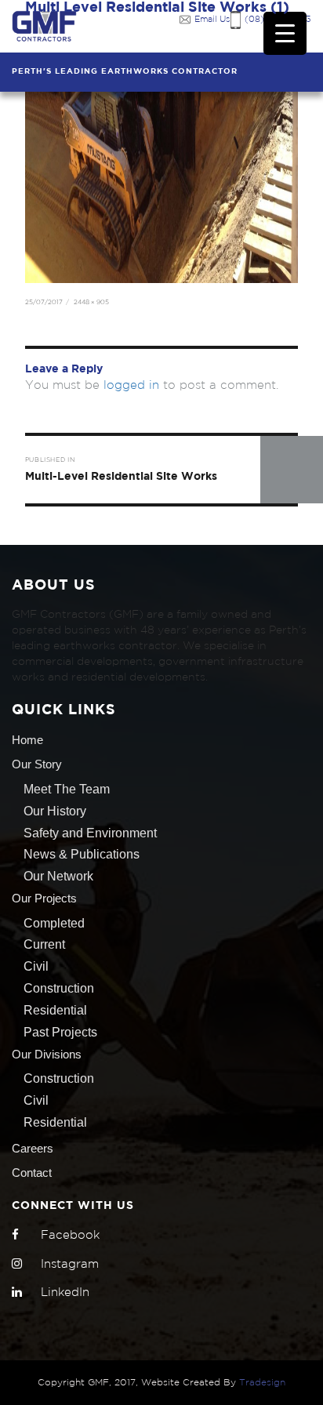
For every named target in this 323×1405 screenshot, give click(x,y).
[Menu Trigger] (285, 33)
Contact (32, 1172)
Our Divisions (47, 1054)
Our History (55, 811)
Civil (36, 966)
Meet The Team (67, 789)
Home (27, 739)
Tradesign (262, 1382)
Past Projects (60, 1032)
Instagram (70, 1264)
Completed (54, 923)
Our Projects (44, 898)
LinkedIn (65, 1292)
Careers (32, 1148)
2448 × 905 (91, 302)
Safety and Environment (90, 833)
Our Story (37, 764)
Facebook (70, 1235)
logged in (131, 385)
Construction (59, 988)
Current (44, 944)
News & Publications (82, 854)
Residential (55, 1010)
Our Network (58, 876)
